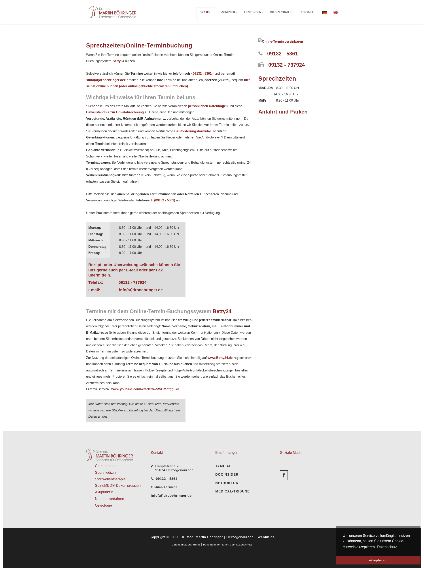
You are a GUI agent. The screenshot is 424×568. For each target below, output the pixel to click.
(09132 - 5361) (164, 200)
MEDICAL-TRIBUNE (232, 491)
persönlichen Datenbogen (208, 106)
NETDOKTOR (226, 483)
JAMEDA (223, 466)
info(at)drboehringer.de (141, 290)
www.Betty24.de (220, 358)
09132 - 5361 (282, 54)
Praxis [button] (205, 12)
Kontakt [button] (307, 12)
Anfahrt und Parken (283, 112)
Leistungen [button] (253, 12)
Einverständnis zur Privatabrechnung (115, 112)
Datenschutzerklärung (186, 544)
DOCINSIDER (226, 474)
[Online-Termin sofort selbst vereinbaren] (280, 41)
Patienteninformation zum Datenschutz (227, 544)
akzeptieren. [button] (378, 560)
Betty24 (118, 61)
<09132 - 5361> (202, 73)
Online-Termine (164, 487)
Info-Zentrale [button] (281, 12)
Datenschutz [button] (387, 547)
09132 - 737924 (132, 282)
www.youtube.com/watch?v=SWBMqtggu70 (144, 389)
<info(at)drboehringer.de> (106, 80)
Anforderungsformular (194, 131)
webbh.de (266, 537)
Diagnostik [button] (227, 12)
